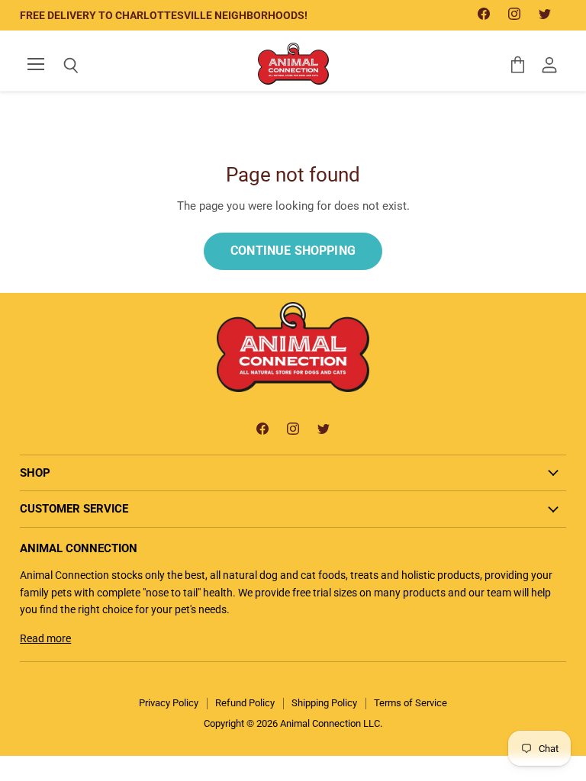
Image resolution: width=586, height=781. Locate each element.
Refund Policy (245, 703)
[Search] (59, 65)
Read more (45, 638)
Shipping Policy (324, 703)
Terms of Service (410, 703)
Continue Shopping (293, 250)
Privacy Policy (168, 703)
